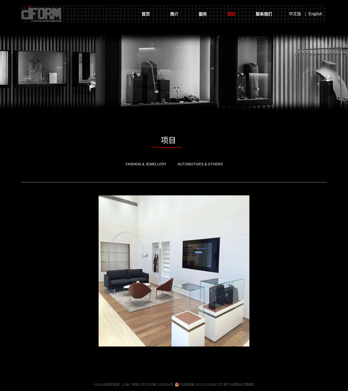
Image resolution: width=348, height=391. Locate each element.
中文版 (295, 14)
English (315, 14)
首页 (146, 14)
